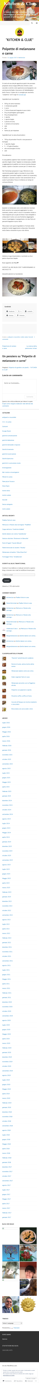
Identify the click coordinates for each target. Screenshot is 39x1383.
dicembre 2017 (7, 1167)
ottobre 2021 (6, 956)
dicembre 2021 (7, 947)
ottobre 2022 (6, 910)
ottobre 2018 (6, 1121)
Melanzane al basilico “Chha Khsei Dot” (14, 552)
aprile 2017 (6, 1203)
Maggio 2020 (6, 1034)
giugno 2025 (6, 778)
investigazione (6, 468)
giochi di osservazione (9, 454)
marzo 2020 (6, 1043)
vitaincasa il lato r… (12, 628)
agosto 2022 (6, 920)
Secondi (30, 337)
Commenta (29, 397)
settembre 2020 (7, 1016)
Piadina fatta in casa (8, 520)
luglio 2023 (6, 869)
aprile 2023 (6, 883)
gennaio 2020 (6, 1052)
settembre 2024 (7, 814)
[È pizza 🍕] (28, 1253)
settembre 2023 (7, 860)
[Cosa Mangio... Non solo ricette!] (10, 1287)
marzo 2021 (6, 988)
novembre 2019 (7, 1061)
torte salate (6, 509)
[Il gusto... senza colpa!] (28, 1235)
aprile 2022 (6, 929)
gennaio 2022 (6, 942)
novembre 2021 (7, 952)
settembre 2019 (7, 1071)
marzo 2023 (6, 887)
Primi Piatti (5, 486)
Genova (4, 1339)
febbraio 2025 (6, 791)
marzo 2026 (6, 741)
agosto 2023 (6, 865)
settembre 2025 (7, 764)
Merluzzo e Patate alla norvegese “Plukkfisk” (16, 525)
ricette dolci (6, 490)
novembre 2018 (7, 1116)
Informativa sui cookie (8, 1375)
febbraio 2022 (6, 938)
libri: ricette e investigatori (10, 472)
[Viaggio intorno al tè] (10, 1235)
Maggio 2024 (6, 832)
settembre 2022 (7, 915)
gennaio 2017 (6, 1217)
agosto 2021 (6, 965)
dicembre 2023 (7, 846)
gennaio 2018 (6, 1162)
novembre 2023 (7, 851)
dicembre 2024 (7, 800)
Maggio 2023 (6, 878)
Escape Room (6, 431)
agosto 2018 (6, 1130)
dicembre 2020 (7, 1002)
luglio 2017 (6, 1190)
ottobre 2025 (6, 759)
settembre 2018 (7, 1126)
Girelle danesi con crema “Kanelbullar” (14, 534)
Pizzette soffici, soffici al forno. (21, 696)
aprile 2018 (6, 1149)
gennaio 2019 (6, 1107)
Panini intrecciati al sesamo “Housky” (14, 547)
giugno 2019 (6, 1084)
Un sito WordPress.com (9, 1366)
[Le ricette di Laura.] (10, 1270)
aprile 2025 (6, 787)
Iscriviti (6, 580)
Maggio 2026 (6, 732)
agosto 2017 (6, 1185)
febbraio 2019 (6, 1103)
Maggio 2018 (6, 1144)
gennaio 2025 (6, 796)
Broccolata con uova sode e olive (22, 709)
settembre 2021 (7, 961)
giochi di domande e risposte (11, 445)
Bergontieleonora (12, 636)
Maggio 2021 (6, 979)
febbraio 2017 (6, 1213)
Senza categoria (7, 504)
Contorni (5, 426)
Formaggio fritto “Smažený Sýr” (12, 557)
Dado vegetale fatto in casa (20, 677)
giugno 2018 (6, 1139)
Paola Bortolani (11, 603)
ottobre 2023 (6, 855)
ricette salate (24, 337)
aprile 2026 (6, 736)
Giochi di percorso (7, 458)
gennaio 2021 (6, 997)
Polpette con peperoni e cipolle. (21, 690)
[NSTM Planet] (10, 1304)
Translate (16, 1328)
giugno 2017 (6, 1194)
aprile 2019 (6, 1094)
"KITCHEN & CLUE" (19, 39)
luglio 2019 (6, 1080)
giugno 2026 (6, 727)
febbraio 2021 (6, 993)
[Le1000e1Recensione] (28, 1270)
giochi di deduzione (8, 440)
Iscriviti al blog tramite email (13, 563)
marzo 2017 (6, 1208)
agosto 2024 (6, 819)
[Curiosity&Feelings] (28, 1287)
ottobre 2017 (6, 1176)
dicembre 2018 (7, 1112)
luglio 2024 (6, 823)
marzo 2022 (6, 933)
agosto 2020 (6, 1020)
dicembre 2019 (7, 1057)
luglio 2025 (6, 773)
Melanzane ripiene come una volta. (22, 671)
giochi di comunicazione (9, 436)
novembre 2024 (7, 805)
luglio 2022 (6, 924)
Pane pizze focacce (8, 481)
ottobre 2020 (6, 1011)
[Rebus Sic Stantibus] (28, 1304)
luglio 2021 (6, 970)
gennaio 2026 (6, 750)
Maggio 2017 (6, 1199)
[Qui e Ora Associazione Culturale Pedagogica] (10, 1253)
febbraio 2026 (6, 745)
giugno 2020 (6, 1029)
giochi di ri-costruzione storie (11, 463)
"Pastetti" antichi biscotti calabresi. (22, 658)
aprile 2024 (6, 837)
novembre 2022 (7, 906)
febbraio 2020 (6, 1048)
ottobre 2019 (6, 1066)
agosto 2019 (6, 1075)
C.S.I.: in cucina (6, 422)
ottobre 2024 (6, 810)
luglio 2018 (6, 1135)
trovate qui (22, 95)
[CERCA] (32, 23)
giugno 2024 (6, 828)
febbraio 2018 (6, 1158)
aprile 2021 (6, 984)
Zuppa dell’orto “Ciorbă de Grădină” (13, 529)
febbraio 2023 (6, 892)
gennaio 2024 (6, 842)
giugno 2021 (6, 974)
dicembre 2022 (7, 901)
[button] (15, 245)
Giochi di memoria (7, 449)
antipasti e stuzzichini (14, 337)
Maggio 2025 (6, 782)
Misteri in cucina (7, 477)
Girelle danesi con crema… (28, 636)
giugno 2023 (6, 874)
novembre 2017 (7, 1171)
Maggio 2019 (6, 1089)
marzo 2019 (6, 1098)
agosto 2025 (6, 768)
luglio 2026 (6, 723)
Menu (37, 23)
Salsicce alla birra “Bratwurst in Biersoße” (15, 538)
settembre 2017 (7, 1181)
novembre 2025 (7, 755)
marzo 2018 (6, 1153)
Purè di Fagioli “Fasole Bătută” (12, 543)
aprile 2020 (6, 1039)
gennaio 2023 (6, 897)
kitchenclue (22, 57)
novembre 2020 (7, 1007)
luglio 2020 (6, 1025)
